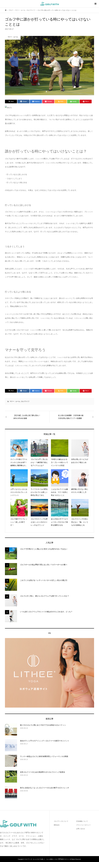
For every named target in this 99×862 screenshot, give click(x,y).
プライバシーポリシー (83, 825)
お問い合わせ (80, 829)
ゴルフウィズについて (61, 821)
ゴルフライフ (25, 401)
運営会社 (57, 825)
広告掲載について (82, 821)
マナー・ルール (15, 401)
